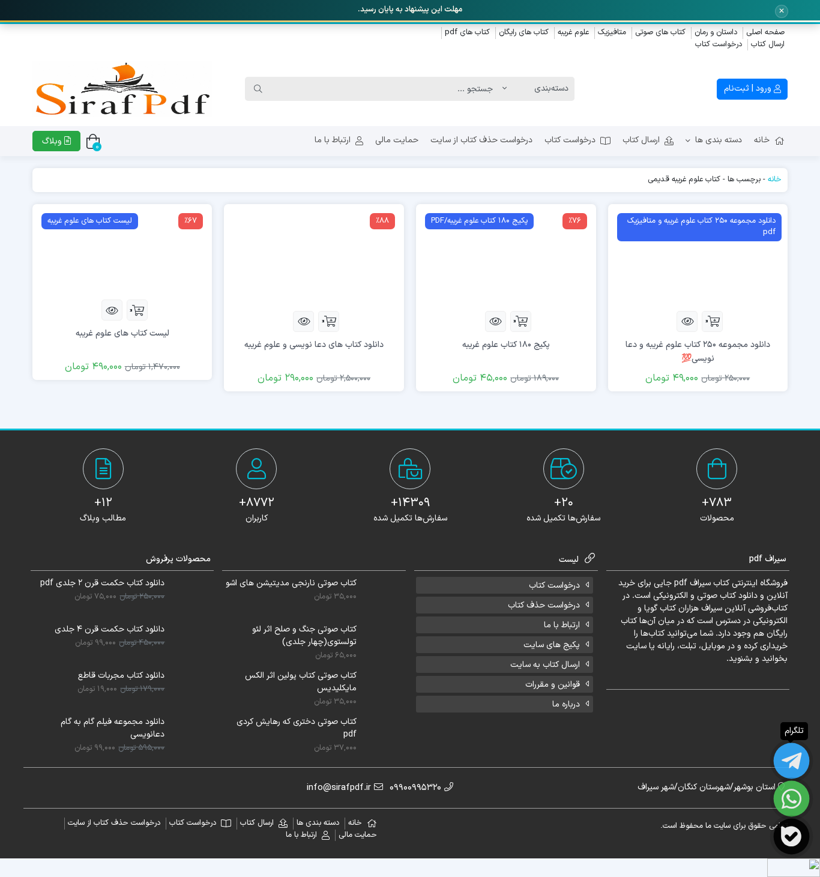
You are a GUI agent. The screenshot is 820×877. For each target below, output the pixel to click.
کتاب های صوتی (660, 32)
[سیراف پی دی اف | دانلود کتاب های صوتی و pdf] (122, 89)
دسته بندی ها (718, 140)
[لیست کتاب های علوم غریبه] (122, 252)
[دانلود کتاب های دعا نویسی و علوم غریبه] (314, 257)
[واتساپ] (791, 798)
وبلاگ (53, 141)
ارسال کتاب (768, 44)
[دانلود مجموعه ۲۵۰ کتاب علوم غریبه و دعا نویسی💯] (698, 257)
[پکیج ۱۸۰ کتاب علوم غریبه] (506, 257)
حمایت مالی (396, 140)
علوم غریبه (573, 32)
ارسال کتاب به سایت (545, 665)
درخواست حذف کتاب (544, 605)
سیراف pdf (692, 583)
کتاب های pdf (467, 32)
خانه (762, 140)
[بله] (791, 836)
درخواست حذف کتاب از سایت (481, 140)
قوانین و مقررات (552, 684)
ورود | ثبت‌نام (749, 88)
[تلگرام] (791, 760)
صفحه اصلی (765, 32)
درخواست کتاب (718, 44)
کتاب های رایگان (524, 32)
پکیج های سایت (551, 645)
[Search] (258, 89)
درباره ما (566, 704)
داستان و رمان (716, 32)
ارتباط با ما (333, 140)
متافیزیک (612, 32)
